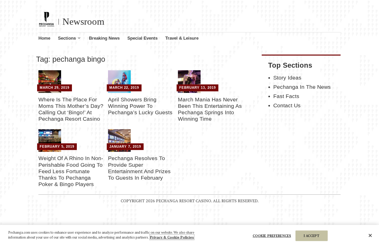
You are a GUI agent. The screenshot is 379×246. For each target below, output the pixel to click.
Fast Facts (286, 96)
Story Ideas (287, 78)
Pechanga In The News (302, 87)
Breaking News (104, 38)
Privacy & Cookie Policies (172, 237)
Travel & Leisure (182, 38)
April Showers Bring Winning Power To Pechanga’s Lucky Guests (140, 105)
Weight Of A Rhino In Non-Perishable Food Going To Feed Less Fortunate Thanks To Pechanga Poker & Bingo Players (70, 171)
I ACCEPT (312, 235)
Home (44, 38)
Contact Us (287, 105)
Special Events (142, 38)
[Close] (370, 235)
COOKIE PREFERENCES (272, 235)
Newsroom (83, 21)
